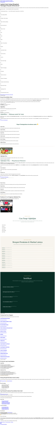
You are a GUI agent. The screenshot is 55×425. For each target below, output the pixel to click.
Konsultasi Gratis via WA (4, 394)
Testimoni (11, 1)
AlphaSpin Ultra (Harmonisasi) (6, 402)
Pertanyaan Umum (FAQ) (5, 408)
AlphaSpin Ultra (7, 1)
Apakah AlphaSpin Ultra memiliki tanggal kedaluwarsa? (8, 372)
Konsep (1, 1)
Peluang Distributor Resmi (5, 407)
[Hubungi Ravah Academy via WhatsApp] (1, 423)
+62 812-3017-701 (10, 412)
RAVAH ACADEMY (10, 0)
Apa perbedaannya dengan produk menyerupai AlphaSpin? (9, 373)
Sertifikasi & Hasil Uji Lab (5, 409)
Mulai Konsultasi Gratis (3, 94)
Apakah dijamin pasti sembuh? (5, 368)
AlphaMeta (3, 1)
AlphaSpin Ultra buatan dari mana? (6, 371)
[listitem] (27, 319)
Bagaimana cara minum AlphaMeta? (6, 364)
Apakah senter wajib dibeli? (5, 375)
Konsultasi (2, 424)
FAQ (13, 1)
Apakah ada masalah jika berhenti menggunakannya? (8, 366)
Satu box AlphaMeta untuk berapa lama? (6, 367)
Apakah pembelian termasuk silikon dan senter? (7, 374)
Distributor (5, 424)
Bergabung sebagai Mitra (10, 94)
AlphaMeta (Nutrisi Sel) (5, 401)
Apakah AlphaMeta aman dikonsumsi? (6, 365)
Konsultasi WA (3, 2)
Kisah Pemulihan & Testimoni (6, 403)
